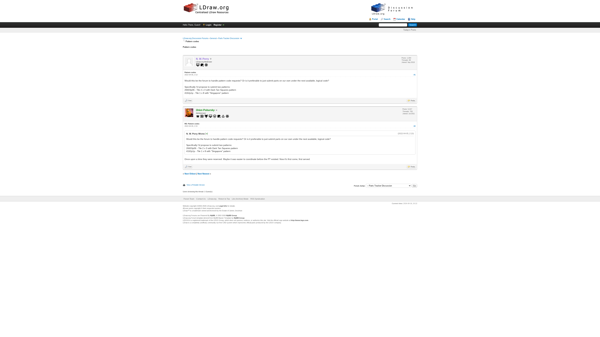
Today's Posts (409, 30)
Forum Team (189, 199)
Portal (375, 19)
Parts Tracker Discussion (228, 38)
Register (218, 25)
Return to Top (224, 199)
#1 (414, 75)
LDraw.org (212, 199)
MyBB (212, 215)
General (213, 38)
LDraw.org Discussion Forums (195, 38)
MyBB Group (231, 215)
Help (413, 19)
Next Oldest (190, 174)
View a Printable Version (196, 185)
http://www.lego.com (299, 220)
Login (208, 25)
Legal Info (223, 206)
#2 (414, 126)
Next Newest (203, 174)
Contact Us (201, 199)
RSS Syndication (257, 199)
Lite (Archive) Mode (240, 199)
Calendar (400, 19)
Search (387, 19)
